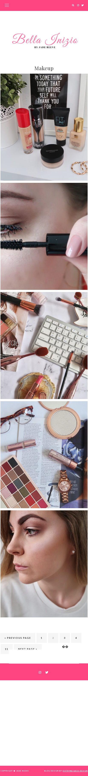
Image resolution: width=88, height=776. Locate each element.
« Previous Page (17, 637)
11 (6, 649)
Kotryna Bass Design (75, 771)
